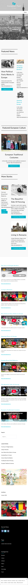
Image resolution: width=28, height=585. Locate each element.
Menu (25, 12)
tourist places (9, 543)
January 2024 (4, 495)
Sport (2, 566)
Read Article (7, 89)
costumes (2, 543)
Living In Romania (6, 289)
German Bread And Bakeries (9, 360)
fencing (6, 543)
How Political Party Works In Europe (12, 313)
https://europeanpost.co (6, 283)
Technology (3, 569)
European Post (14, 6)
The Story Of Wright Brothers (10, 265)
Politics (2, 563)
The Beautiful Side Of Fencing (10, 384)
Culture (2, 558)
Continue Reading (18, 216)
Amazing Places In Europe (9, 336)
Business (3, 555)
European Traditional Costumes (10, 410)
